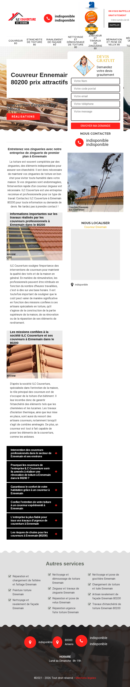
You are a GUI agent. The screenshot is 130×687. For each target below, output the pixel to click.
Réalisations (23, 116)
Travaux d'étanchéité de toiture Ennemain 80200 (106, 606)
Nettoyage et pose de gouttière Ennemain (105, 576)
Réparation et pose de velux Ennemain (65, 600)
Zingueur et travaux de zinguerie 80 (95, 42)
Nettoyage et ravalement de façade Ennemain (26, 604)
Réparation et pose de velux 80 (114, 42)
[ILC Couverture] (22, 18)
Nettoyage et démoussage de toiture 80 (75, 42)
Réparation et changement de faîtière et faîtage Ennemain (27, 580)
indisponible (65, 16)
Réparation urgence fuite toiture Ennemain (65, 610)
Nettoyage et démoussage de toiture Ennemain (66, 578)
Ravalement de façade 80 (54, 42)
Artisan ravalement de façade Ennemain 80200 (106, 596)
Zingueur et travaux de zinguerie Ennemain (65, 590)
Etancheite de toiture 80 (34, 42)
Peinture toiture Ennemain (22, 592)
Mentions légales (85, 678)
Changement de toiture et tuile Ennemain (106, 586)
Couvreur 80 (16, 42)
